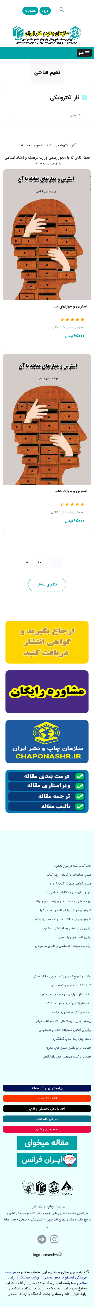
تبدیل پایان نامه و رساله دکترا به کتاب (67, 928)
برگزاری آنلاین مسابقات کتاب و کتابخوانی (65, 1029)
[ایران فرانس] (47, 1159)
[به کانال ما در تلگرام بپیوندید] (42, 1239)
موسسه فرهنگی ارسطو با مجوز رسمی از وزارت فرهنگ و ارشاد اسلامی (46, 1277)
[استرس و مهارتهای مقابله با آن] (47, 234)
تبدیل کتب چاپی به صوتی (74, 937)
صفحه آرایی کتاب (47, 1129)
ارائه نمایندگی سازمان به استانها (71, 1012)
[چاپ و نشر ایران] (47, 34)
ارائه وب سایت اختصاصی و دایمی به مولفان (63, 945)
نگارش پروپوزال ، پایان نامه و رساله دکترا (65, 910)
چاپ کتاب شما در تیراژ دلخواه (72, 865)
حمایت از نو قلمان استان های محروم (68, 1047)
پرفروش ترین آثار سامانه (47, 1088)
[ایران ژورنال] (47, 642)
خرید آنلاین (58, 327)
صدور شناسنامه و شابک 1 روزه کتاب (69, 874)
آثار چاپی (75, 115)
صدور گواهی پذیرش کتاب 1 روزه (70, 883)
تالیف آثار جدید (47, 1098)
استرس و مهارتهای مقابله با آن (63, 306)
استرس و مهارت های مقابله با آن (61, 491)
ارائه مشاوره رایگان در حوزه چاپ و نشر (66, 994)
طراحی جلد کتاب (47, 1118)
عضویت (30, 10)
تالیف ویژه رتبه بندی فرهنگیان (72, 1038)
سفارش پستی (75, 327)
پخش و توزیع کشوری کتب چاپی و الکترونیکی (61, 976)
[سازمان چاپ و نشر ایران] (47, 691)
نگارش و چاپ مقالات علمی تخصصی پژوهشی (62, 919)
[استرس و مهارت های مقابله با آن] (47, 419)
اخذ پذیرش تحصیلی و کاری (47, 1108)
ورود (45, 10)
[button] (84, 53)
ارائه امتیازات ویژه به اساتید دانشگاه (68, 1003)
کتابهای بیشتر (47, 584)
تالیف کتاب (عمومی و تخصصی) (71, 985)
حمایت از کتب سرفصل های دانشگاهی (66, 1056)
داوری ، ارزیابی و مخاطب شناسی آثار (67, 892)
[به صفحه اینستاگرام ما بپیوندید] (54, 1239)
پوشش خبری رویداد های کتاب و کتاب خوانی (62, 1021)
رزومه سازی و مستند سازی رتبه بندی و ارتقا (63, 901)
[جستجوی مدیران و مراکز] (62, 9)
